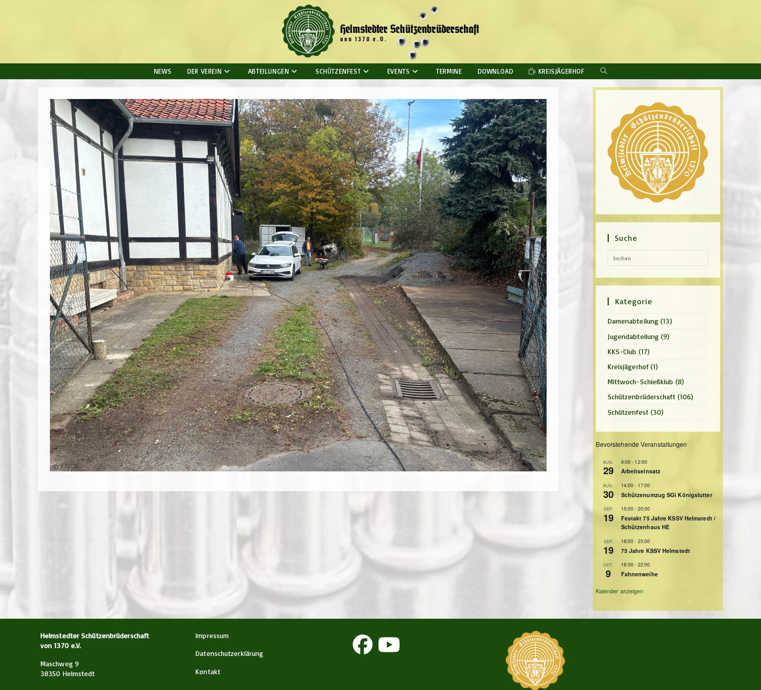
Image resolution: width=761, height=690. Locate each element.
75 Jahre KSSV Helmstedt (655, 551)
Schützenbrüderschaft (641, 396)
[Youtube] (389, 644)
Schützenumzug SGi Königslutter (666, 495)
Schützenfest (628, 412)
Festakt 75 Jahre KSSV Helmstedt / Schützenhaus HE (668, 522)
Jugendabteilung (633, 336)
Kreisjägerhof (628, 366)
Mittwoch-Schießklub (640, 381)
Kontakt (207, 671)
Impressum (212, 635)
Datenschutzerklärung (229, 653)
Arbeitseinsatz (640, 471)
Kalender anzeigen (620, 591)
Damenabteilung (633, 320)
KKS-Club (622, 351)
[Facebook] (363, 644)
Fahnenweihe (639, 574)
